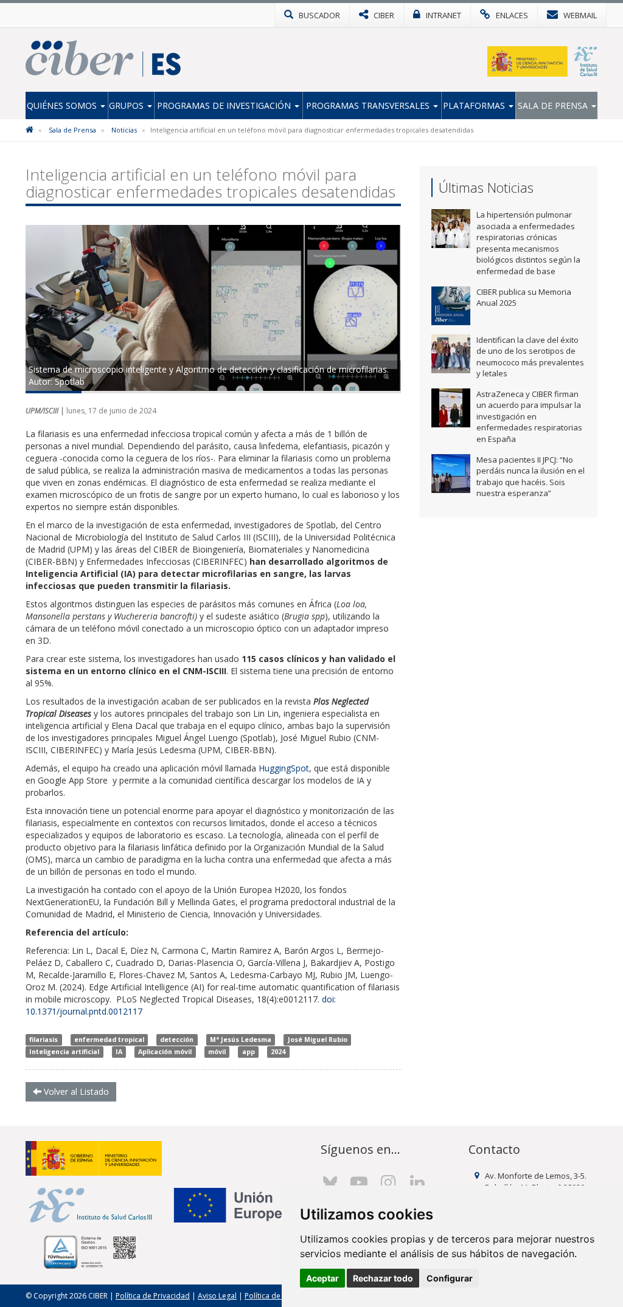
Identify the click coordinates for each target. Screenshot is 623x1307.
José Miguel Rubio (317, 1039)
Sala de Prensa (554, 105)
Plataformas (475, 105)
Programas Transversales (369, 105)
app (248, 1051)
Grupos (127, 105)
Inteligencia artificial (64, 1051)
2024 (278, 1051)
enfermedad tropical (109, 1039)
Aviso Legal (217, 1296)
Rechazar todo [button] (383, 1278)
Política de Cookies (277, 1296)
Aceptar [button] (322, 1278)
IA (119, 1051)
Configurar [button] (449, 1278)
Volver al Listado (75, 1091)
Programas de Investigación (225, 105)
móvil (217, 1051)
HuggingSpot (284, 768)
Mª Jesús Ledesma (240, 1039)
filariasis (43, 1039)
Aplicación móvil (165, 1051)
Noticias (124, 129)
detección (176, 1039)
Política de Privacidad (153, 1296)
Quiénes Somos (63, 105)
